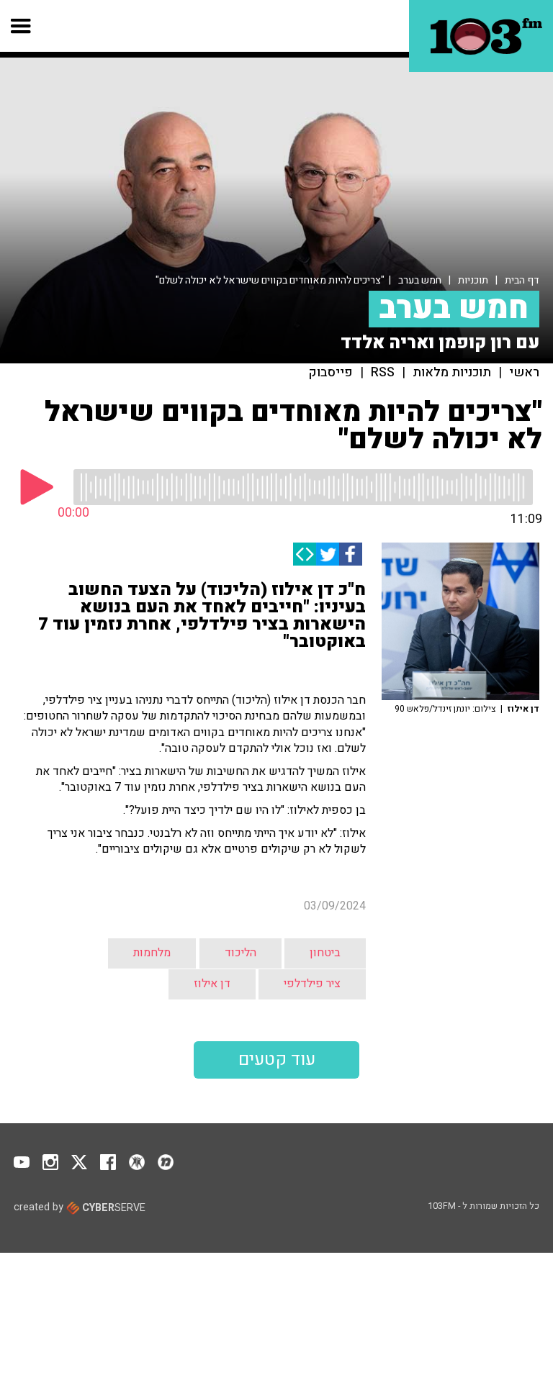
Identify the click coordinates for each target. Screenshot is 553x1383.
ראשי (524, 372)
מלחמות (152, 952)
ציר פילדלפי (312, 983)
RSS (383, 372)
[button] (21, 26)
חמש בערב (419, 280)
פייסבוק (331, 372)
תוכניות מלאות (452, 372)
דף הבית (522, 280)
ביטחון (325, 952)
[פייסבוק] (350, 554)
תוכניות (473, 280)
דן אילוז (212, 983)
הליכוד (240, 952)
